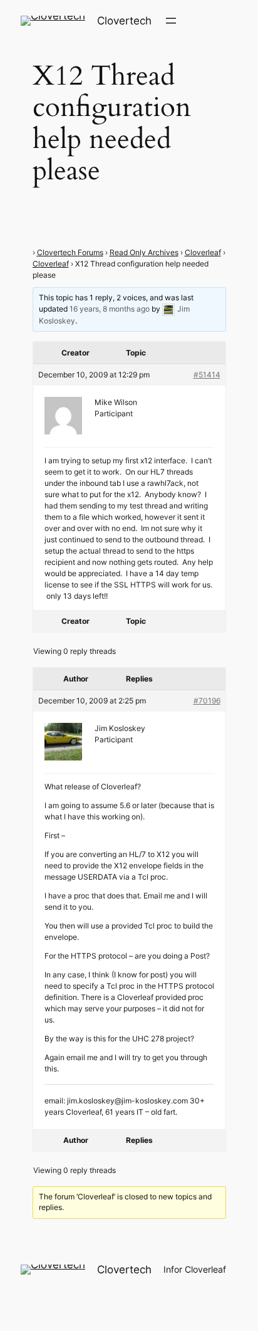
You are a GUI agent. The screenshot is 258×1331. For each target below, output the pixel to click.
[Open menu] (170, 20)
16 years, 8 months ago (110, 308)
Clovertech (124, 20)
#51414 (207, 374)
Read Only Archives (144, 252)
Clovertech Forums (70, 252)
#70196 (207, 700)
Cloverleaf (203, 252)
